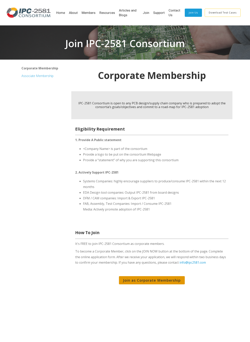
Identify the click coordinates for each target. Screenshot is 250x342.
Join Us (193, 12)
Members (89, 13)
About (73, 13)
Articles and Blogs (128, 12)
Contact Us (174, 12)
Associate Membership (37, 76)
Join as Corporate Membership (152, 280)
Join (146, 13)
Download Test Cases (223, 12)
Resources (107, 13)
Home (60, 13)
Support (159, 13)
